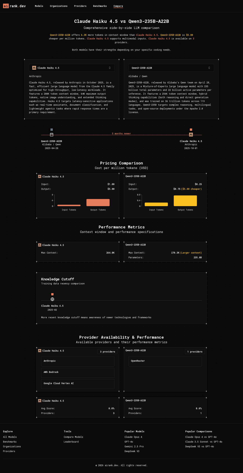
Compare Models (73, 436)
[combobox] (71, 68)
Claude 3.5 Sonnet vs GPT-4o (203, 441)
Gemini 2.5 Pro (134, 446)
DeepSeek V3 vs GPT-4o (199, 446)
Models (39, 5)
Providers (80, 5)
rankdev (15, 6)
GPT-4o (129, 441)
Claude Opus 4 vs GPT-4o (201, 436)
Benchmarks (100, 5)
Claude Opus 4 (133, 436)
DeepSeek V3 (132, 451)
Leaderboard (71, 441)
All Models (10, 436)
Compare (118, 5)
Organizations (58, 5)
